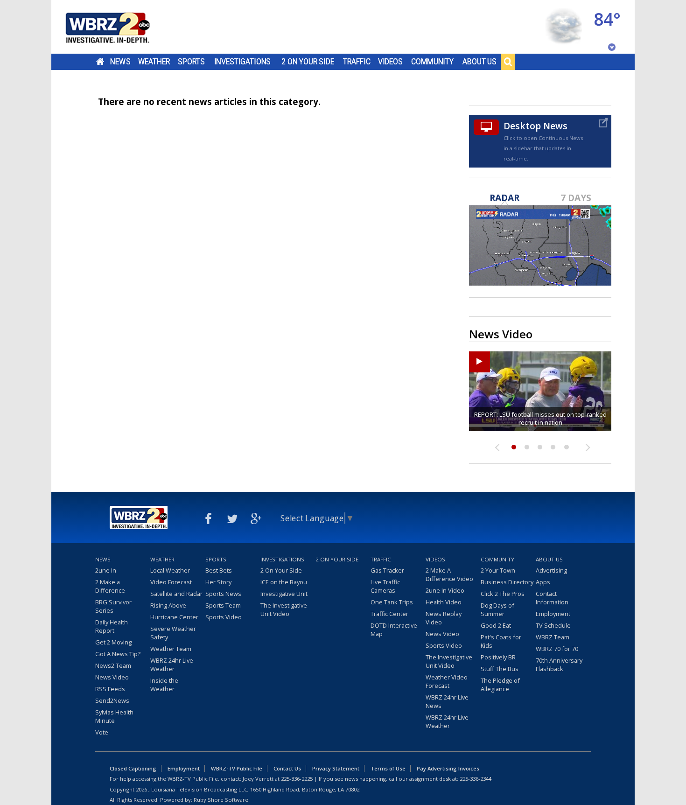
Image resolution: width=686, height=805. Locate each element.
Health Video (444, 602)
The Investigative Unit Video (283, 609)
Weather (154, 61)
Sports (191, 61)
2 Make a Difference (110, 586)
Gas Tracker (387, 570)
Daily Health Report (111, 626)
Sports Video (223, 617)
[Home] (119, 26)
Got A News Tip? (117, 654)
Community (432, 61)
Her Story (218, 582)
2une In (105, 570)
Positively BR (498, 657)
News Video (112, 677)
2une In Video (445, 590)
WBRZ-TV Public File (236, 768)
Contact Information (552, 597)
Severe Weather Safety (173, 632)
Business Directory (507, 582)
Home (100, 61)
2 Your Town (498, 570)
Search (508, 61)
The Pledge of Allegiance (500, 684)
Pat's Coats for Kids (501, 641)
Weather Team (170, 648)
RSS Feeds (110, 689)
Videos (390, 61)
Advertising (551, 570)
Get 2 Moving (113, 642)
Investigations (242, 61)
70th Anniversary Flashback (559, 664)
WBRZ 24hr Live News (447, 701)
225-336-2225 (297, 778)
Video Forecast (171, 582)
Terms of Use (388, 768)
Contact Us (287, 768)
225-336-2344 (475, 778)
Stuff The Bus (499, 669)
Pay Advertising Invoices (448, 768)
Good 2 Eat (496, 625)
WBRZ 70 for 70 (557, 648)
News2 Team (113, 665)
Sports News (223, 593)
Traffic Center (389, 613)
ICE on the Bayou (283, 582)
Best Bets (218, 570)
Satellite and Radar (176, 593)
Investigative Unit (284, 593)
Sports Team (223, 605)
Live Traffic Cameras (385, 586)
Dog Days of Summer (497, 609)
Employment (553, 613)
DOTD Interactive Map (394, 629)
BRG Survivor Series (113, 606)
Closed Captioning (133, 768)
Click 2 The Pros (503, 593)
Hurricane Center (174, 617)
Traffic (357, 61)
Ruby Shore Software (221, 799)
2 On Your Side (307, 61)
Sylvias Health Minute (114, 716)
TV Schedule (553, 625)
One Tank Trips (392, 602)
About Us (479, 61)
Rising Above (168, 605)
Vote (101, 732)
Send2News (112, 700)
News (120, 61)
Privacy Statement (335, 768)
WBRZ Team (552, 637)
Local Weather (170, 570)
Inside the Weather (164, 684)
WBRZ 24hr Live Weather (171, 664)
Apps (543, 582)
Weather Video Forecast (447, 681)
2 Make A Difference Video (449, 574)
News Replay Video (444, 617)
